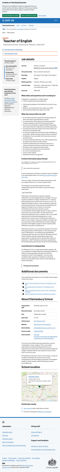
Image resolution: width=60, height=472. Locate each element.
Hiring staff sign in (36, 432)
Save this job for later (11, 54)
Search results (10, 32)
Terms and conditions (24, 458)
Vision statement (21, 460)
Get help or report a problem (39, 446)
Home (3, 32)
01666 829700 (38, 331)
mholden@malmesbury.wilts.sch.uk (44, 328)
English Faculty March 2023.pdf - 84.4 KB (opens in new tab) (40, 294)
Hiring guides (35, 435)
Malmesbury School (34, 376)
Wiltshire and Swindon (44, 412)
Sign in (56, 20)
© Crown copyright (52, 467)
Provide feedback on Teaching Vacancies (43, 449)
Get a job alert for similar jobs (13, 50)
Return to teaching (7, 442)
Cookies (4, 458)
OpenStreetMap (49, 400)
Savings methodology (8, 460)
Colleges (31, 25)
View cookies (42, 15)
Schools (24, 25)
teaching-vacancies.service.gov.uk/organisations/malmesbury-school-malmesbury (45, 336)
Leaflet (39, 400)
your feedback (20, 29)
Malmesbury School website (42, 324)
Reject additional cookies (28, 15)
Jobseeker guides (7, 439)
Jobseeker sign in (7, 432)
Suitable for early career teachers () (46, 68)
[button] (39, 387)
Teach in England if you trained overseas (14, 445)
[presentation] (39, 387)
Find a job (5, 435)
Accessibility (36, 458)
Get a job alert (28, 408)
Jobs (18, 25)
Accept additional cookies (11, 15)
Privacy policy (12, 458)
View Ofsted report (39, 321)
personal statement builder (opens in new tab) (9, 100)
